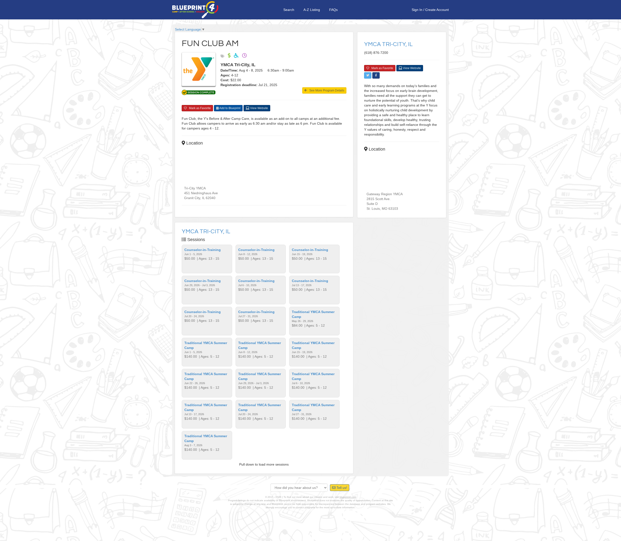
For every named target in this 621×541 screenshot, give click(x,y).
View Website (258, 108)
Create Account (437, 10)
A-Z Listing (311, 10)
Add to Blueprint (229, 108)
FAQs (333, 10)
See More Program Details (325, 90)
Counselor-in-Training (202, 250)
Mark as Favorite (199, 108)
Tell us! (341, 488)
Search (288, 10)
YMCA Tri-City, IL (206, 231)
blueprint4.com (348, 497)
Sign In (417, 10)
